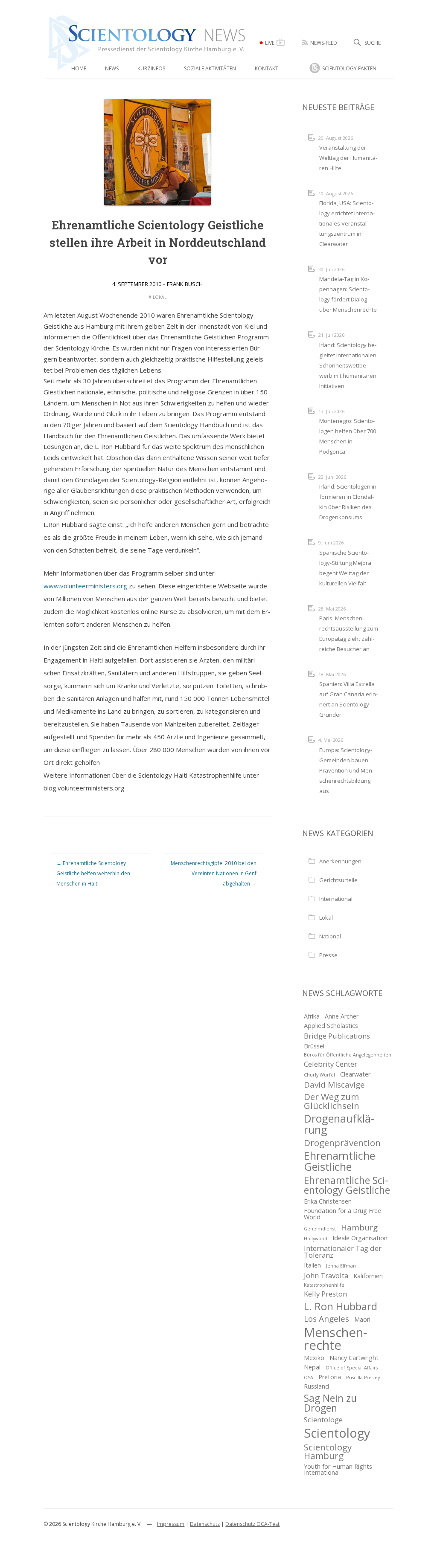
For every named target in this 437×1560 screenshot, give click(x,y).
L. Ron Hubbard (340, 1306)
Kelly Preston (325, 1294)
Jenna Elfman (341, 1266)
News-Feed (323, 42)
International (336, 899)
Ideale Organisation (359, 1238)
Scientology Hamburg (328, 1451)
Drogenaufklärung (339, 1123)
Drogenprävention (342, 1143)
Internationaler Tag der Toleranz (343, 1251)
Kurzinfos (151, 68)
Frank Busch (185, 284)
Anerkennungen (340, 861)
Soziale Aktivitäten (210, 68)
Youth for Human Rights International (338, 1469)
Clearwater (355, 1074)
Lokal (159, 297)
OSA (308, 1378)
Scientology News (95, 18)
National (330, 936)
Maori (362, 1319)
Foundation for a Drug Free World (342, 1214)
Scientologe (323, 1419)
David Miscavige (334, 1084)
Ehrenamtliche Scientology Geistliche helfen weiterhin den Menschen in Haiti (93, 873)
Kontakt (266, 68)
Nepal (312, 1367)
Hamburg (359, 1227)
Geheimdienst (320, 1229)
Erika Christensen (328, 1201)
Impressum (170, 1524)
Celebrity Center (330, 1064)
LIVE (269, 42)
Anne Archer (341, 1016)
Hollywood (315, 1239)
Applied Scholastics (331, 1026)
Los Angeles (326, 1318)
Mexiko (314, 1358)
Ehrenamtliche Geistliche (339, 1161)
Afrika (312, 1016)
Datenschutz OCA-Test (252, 1524)
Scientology (337, 1433)
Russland (316, 1386)
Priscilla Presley (363, 1378)
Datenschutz (205, 1524)
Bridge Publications (337, 1036)
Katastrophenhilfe (324, 1285)
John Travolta (326, 1275)
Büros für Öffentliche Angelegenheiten (347, 1055)
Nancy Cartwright (354, 1358)
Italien (312, 1265)
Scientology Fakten (349, 68)
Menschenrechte (335, 1339)
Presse (328, 955)
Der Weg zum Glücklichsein (331, 1101)
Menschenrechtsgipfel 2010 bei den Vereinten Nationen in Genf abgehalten (213, 873)
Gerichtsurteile (338, 880)
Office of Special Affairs (352, 1368)
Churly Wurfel (319, 1075)
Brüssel (314, 1046)
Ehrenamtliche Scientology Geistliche (347, 1185)
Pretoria (329, 1377)
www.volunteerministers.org (85, 586)
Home (78, 68)
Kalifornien (368, 1276)
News (112, 68)
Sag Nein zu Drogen (330, 1403)
